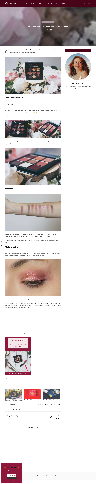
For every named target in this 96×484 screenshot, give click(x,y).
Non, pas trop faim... (12, 477)
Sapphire (47, 303)
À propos (64, 3)
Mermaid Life (49, 3)
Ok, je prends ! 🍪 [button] (12, 475)
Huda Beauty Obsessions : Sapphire (51, 399)
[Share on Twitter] (14, 409)
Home (26, 3)
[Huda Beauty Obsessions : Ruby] (32, 394)
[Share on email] (20, 409)
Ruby (39, 303)
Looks (56, 3)
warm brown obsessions (33, 49)
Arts (32, 3)
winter (58, 404)
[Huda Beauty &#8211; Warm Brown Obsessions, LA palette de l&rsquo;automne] (13, 394)
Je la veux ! (7, 116)
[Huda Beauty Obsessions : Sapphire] (51, 394)
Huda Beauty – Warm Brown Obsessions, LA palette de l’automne (13, 400)
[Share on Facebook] (11, 409)
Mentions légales (57, 481)
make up (48, 404)
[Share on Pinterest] (17, 409)
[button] (19, 129)
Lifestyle (39, 3)
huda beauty (41, 404)
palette (53, 404)
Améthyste (34, 303)
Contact (72, 3)
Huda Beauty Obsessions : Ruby (31, 399)
